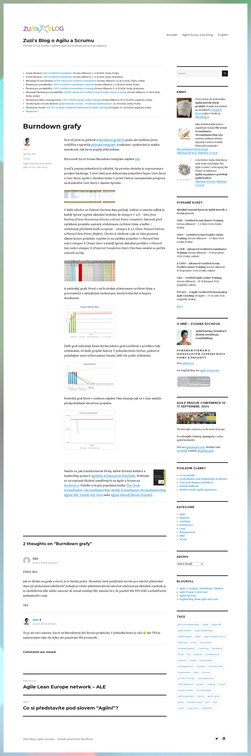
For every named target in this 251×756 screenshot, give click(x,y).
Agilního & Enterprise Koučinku (113, 476)
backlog (34, 163)
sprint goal (213, 696)
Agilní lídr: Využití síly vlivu (83, 495)
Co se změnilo (187, 475)
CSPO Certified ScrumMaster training (73, 84)
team (181, 702)
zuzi (25, 149)
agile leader (184, 630)
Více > (180, 306)
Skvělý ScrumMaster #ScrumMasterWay (138, 490)
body (193, 642)
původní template (103, 144)
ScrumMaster (204, 690)
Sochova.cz (71, 485)
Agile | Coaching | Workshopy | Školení (201, 588)
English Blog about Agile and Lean (198, 599)
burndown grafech (111, 140)
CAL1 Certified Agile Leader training (81, 99)
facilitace (217, 648)
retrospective (205, 678)
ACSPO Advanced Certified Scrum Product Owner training (95, 92)
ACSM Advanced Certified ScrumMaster (75, 80)
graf (25, 167)
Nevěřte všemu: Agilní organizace (198, 489)
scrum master (185, 690)
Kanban (198, 654)
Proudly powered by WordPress (75, 739)
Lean (182, 528)
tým (215, 702)
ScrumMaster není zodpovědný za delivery (203, 479)
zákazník (206, 708)
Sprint (200, 696)
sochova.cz (188, 363)
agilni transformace (214, 636)
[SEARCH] (225, 73)
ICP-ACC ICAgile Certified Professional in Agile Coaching (77, 107)
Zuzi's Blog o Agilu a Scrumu (58, 40)
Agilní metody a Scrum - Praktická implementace (85, 103)
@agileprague (206, 450)
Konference (186, 525)
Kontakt (172, 35)
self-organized (186, 696)
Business (184, 517)
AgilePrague (185, 636)
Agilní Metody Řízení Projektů (131, 495)
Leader (193, 660)
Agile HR (216, 624)
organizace (184, 672)
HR (188, 654)
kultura (181, 660)
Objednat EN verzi (187, 153)
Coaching (184, 521)
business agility (186, 648)
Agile (26, 163)
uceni (181, 708)
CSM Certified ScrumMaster (57, 73)
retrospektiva (185, 684)
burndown (45, 163)
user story (42, 167)
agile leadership (203, 630)
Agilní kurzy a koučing (197, 35)
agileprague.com (195, 447)
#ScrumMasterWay (188, 624)
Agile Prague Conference (193, 592)
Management (187, 532)
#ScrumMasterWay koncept (192, 149)
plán (196, 672)
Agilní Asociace (188, 595)
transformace (194, 702)
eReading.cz (202, 117)
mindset (201, 666)
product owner (186, 678)
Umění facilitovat (189, 486)
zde (137, 159)
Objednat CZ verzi (208, 153)
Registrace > (32, 111)
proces (206, 672)
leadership (206, 660)
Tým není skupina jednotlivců (196, 482)
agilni (198, 636)
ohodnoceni (216, 666)
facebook (182, 450)
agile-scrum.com (209, 370)
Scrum (26, 158)
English (223, 35)
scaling (211, 684)
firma (181, 654)
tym (208, 702)
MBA (182, 535)
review (200, 684)
